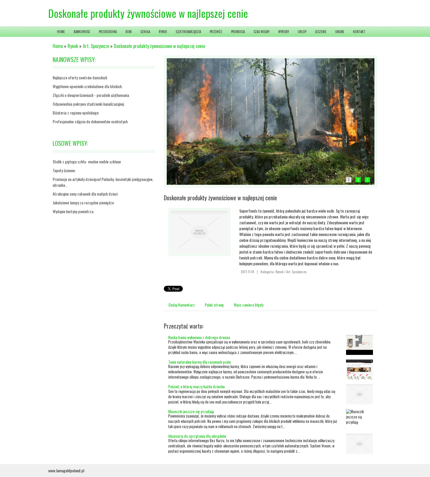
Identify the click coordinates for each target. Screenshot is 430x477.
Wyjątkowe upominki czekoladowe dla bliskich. (88, 86)
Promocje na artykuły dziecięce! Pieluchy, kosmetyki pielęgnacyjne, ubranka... (103, 182)
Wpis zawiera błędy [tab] (248, 305)
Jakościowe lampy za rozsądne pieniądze (83, 202)
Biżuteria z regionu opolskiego (76, 113)
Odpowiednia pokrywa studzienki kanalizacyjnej (88, 104)
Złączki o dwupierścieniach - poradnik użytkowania (91, 95)
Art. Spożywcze (96, 45)
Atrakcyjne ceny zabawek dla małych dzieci (85, 194)
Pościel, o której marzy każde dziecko (196, 386)
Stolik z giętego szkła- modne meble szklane (87, 161)
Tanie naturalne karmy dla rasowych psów (199, 362)
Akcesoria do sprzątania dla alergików (197, 436)
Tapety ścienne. (64, 170)
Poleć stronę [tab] (214, 305)
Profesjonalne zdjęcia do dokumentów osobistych (90, 121)
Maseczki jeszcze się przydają (191, 411)
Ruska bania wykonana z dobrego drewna (199, 337)
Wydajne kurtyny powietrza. (73, 211)
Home (58, 45)
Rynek (73, 45)
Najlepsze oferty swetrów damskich (80, 77)
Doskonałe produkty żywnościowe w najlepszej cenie (159, 45)
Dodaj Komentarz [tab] (181, 305)
